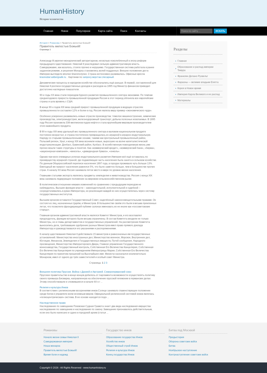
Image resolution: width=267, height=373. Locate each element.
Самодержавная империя (58, 341)
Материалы (184, 100)
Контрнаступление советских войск (188, 354)
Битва (172, 345)
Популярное (83, 30)
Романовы (55, 43)
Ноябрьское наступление (183, 350)
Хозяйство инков (115, 341)
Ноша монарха (52, 345)
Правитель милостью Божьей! (60, 350)
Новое (64, 30)
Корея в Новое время (189, 88)
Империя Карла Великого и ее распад (198, 94)
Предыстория (176, 337)
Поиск (123, 30)
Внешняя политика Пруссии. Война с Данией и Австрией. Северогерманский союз (85, 271)
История (43, 43)
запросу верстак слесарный (98, 77)
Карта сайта (105, 30)
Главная (48, 30)
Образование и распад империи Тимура (195, 69)
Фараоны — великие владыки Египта (198, 82)
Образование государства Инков (124, 337)
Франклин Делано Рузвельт (192, 76)
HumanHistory (62, 11)
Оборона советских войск (183, 341)
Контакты (140, 30)
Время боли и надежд (56, 354)
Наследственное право (53, 303)
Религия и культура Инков (54, 287)
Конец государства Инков (120, 354)
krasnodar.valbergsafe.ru (53, 77)
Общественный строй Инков (122, 345)
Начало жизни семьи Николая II (61, 337)
